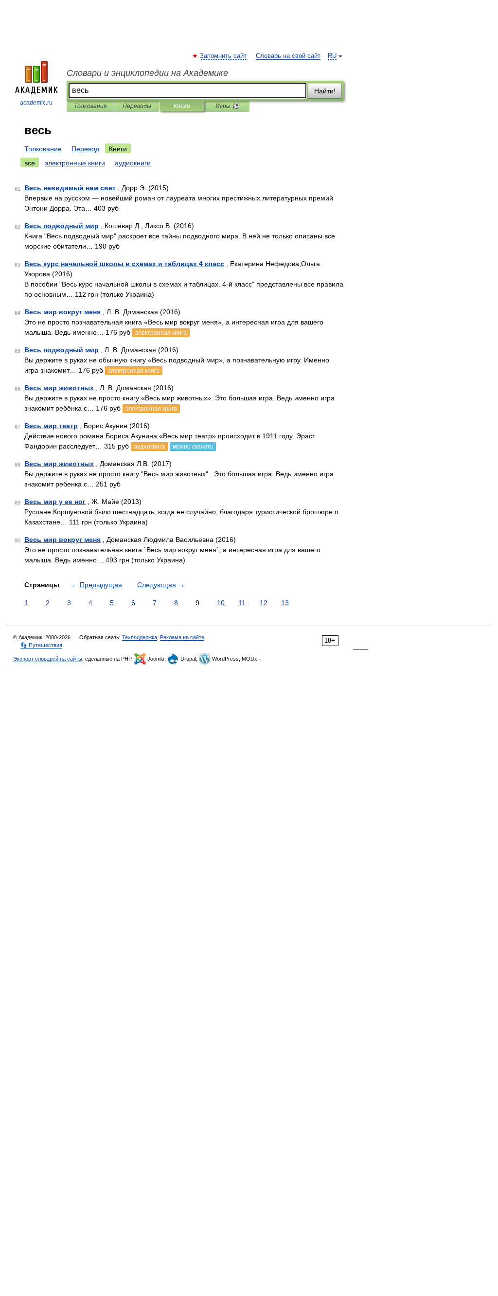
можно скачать (193, 446)
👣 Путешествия (41, 645)
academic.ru (36, 102)
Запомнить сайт (224, 56)
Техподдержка (139, 637)
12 (263, 603)
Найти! (325, 91)
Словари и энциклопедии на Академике (147, 73)
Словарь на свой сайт (288, 56)
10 (221, 603)
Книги (182, 106)
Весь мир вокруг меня (62, 312)
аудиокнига (149, 446)
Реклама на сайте (182, 637)
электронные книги (75, 163)
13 (285, 603)
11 (242, 603)
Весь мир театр (51, 426)
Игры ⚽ (227, 106)
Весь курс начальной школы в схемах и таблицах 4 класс (124, 264)
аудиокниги (133, 163)
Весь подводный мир (61, 226)
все (29, 163)
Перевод (85, 149)
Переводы (137, 106)
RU (332, 56)
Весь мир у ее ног (55, 501)
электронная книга (161, 332)
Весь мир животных (59, 388)
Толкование (43, 149)
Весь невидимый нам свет (70, 188)
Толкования (90, 106)
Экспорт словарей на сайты (47, 659)
